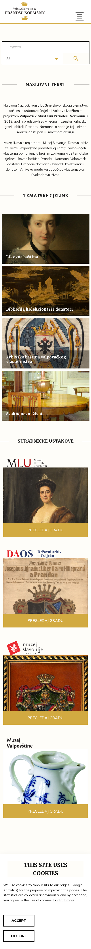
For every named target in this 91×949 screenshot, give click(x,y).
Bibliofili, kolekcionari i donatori (39, 309)
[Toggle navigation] (80, 16)
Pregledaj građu (45, 530)
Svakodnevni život (24, 413)
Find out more (63, 900)
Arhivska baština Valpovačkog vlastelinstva (36, 359)
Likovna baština (22, 257)
